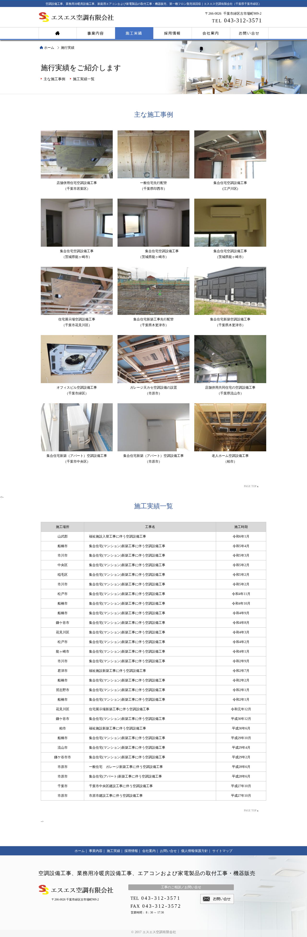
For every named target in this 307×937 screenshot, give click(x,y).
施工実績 (134, 32)
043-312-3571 (237, 20)
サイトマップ (222, 851)
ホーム (57, 32)
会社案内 (211, 32)
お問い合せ (249, 32)
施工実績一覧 (83, 79)
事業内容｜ (97, 851)
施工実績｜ (115, 851)
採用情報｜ (132, 851)
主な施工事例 (54, 79)
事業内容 (96, 32)
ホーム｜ (81, 851)
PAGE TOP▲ (251, 486)
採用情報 (173, 32)
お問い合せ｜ (170, 851)
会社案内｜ (150, 851)
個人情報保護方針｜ (196, 851)
